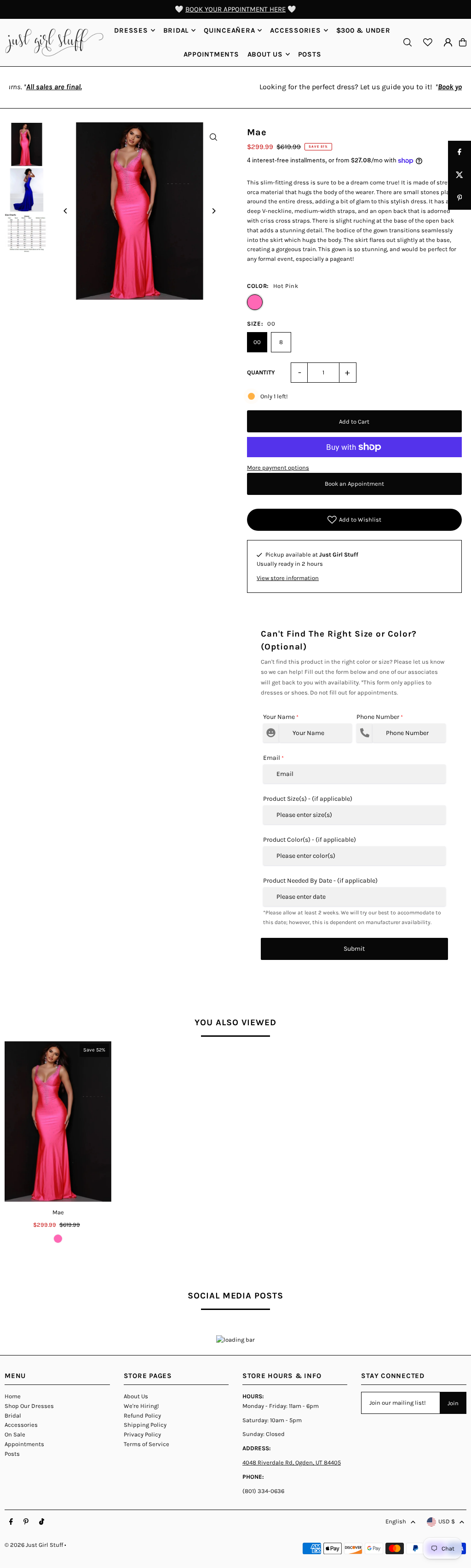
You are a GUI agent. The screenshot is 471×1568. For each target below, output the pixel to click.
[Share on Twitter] (459, 175)
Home (13, 1396)
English (395, 1521)
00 (257, 342)
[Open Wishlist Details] (428, 42)
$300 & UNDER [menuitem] (363, 30)
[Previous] (65, 211)
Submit (354, 949)
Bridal (13, 1415)
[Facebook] (11, 1522)
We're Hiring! (141, 1405)
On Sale (15, 1434)
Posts (12, 1453)
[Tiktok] (41, 1522)
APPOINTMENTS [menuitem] (211, 54)
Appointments (24, 1444)
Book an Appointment (354, 483)
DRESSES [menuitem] (131, 30)
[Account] (448, 42)
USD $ (446, 1521)
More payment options (278, 467)
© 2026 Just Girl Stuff (34, 1544)
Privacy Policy (142, 1434)
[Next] (213, 211)
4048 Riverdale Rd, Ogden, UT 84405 (291, 1462)
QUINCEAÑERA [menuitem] (229, 30)
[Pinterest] (26, 1522)
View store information (288, 577)
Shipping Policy (145, 1424)
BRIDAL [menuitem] (176, 30)
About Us (136, 1396)
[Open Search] (407, 42)
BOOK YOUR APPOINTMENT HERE (235, 9)
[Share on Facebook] (459, 152)
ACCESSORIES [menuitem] (295, 30)
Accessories (21, 1424)
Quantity (261, 372)
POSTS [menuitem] (310, 54)
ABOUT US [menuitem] (265, 54)
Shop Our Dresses (29, 1405)
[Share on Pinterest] (459, 198)
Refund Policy (142, 1415)
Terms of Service (146, 1444)
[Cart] (462, 42)
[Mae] (58, 1121)
